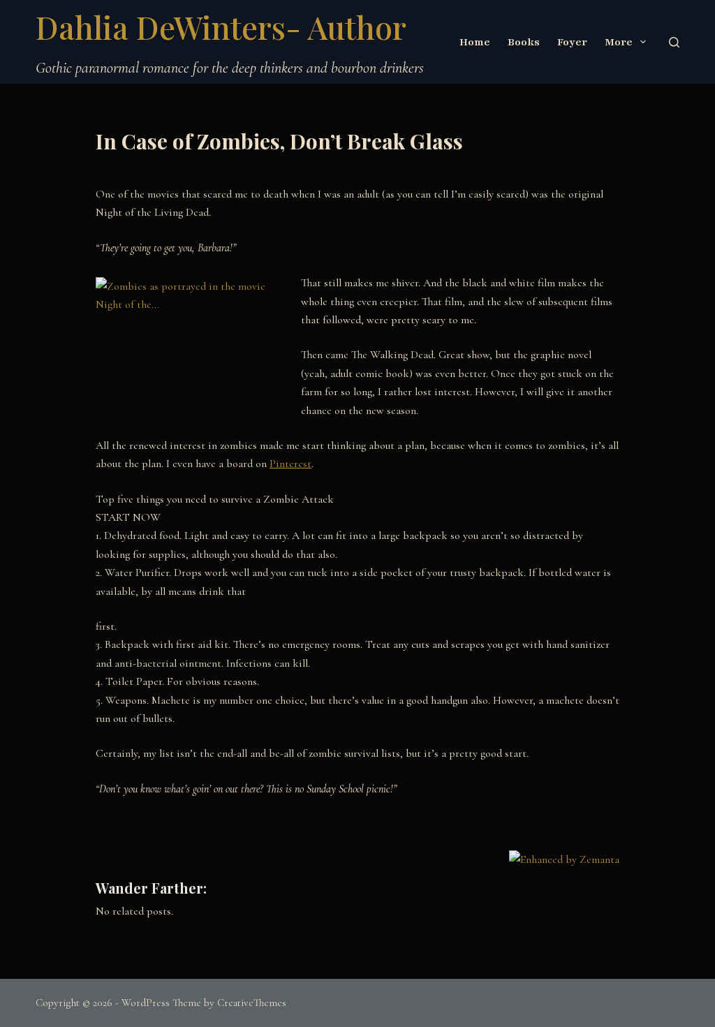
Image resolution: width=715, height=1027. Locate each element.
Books (524, 42)
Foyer (572, 42)
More (619, 42)
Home (474, 42)
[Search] (674, 42)
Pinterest (290, 464)
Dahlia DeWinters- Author (221, 26)
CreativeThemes (251, 1002)
